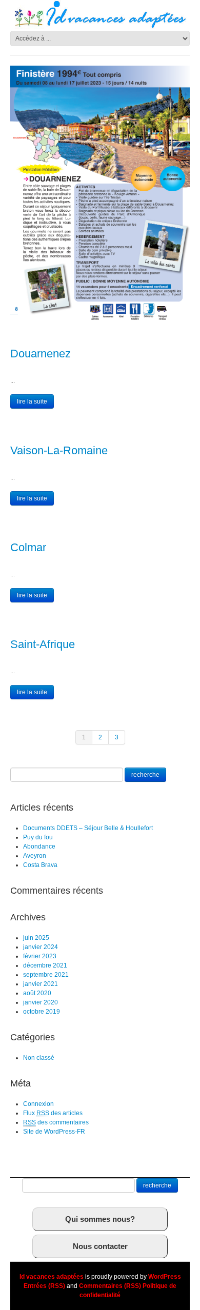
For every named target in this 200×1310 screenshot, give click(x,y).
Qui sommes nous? (100, 1219)
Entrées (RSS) (44, 1285)
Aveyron (34, 855)
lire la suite (32, 401)
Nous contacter (100, 1246)
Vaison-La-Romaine (59, 450)
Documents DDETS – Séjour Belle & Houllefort (88, 828)
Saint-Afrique (42, 644)
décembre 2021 (45, 965)
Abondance (39, 846)
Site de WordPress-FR (54, 1131)
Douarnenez (40, 353)
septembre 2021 (46, 974)
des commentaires (56, 1122)
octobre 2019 (41, 1011)
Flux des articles (53, 1113)
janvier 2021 (40, 983)
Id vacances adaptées (51, 1276)
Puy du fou (38, 837)
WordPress (164, 1276)
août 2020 (37, 993)
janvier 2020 (40, 1002)
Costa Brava (40, 865)
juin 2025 (36, 937)
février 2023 (39, 956)
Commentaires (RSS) (110, 1285)
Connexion (38, 1103)
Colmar (28, 547)
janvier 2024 (40, 947)
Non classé (38, 1057)
